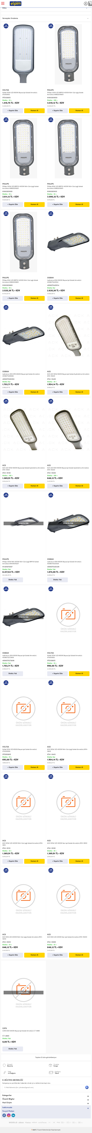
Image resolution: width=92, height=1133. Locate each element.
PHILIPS (50, 90)
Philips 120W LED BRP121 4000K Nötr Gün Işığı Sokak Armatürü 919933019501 (65, 93)
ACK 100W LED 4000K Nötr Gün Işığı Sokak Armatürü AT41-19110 (22, 844)
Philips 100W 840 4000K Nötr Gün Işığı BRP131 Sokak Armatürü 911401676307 (20, 563)
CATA (4, 1028)
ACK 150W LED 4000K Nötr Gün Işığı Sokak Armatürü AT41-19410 (67, 750)
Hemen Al (34, 111)
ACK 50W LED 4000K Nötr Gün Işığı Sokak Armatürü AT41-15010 (22, 938)
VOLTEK (5, 90)
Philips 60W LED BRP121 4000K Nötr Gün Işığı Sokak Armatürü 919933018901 (20, 281)
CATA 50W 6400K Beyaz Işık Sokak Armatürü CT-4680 (21, 1031)
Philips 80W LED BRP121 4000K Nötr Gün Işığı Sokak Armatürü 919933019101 (65, 187)
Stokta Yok (13, 580)
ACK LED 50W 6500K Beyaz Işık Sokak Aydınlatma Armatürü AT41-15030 (68, 469)
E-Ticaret (39, 1130)
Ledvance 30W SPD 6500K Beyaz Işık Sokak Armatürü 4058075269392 (21, 375)
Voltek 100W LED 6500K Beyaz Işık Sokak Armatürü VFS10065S (64, 656)
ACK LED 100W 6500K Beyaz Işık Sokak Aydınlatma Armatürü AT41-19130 (23, 469)
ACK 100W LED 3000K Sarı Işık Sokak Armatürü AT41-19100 (67, 843)
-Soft (33, 1130)
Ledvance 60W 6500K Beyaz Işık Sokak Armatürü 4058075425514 (64, 281)
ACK (49, 372)
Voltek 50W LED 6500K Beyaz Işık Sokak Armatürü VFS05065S (19, 750)
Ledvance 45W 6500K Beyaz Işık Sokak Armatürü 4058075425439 (64, 563)
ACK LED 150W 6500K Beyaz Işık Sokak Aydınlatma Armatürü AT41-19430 (68, 375)
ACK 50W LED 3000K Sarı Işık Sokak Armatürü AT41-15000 (67, 937)
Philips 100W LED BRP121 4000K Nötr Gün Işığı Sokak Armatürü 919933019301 (20, 187)
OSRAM (50, 278)
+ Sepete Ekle (13, 111)
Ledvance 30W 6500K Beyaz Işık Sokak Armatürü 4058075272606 (19, 656)
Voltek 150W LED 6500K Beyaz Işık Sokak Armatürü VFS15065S (19, 93)
